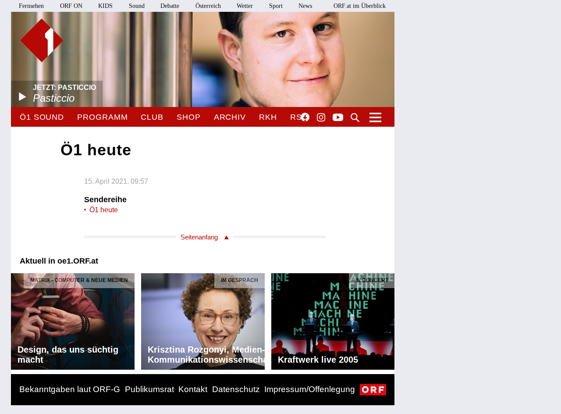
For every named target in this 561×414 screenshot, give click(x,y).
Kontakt (192, 389)
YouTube (338, 118)
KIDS (105, 6)
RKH (268, 117)
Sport (276, 6)
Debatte (169, 6)
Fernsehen (31, 6)
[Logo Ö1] (42, 40)
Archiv (230, 117)
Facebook (305, 117)
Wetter (245, 6)
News (305, 6)
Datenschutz (236, 389)
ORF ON (71, 6)
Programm (102, 117)
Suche (355, 117)
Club (152, 117)
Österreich (208, 6)
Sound (137, 6)
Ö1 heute (103, 210)
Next (387, 319)
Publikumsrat (149, 389)
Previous (18, 319)
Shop (189, 117)
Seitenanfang (199, 237)
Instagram (321, 117)
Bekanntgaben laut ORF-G (69, 389)
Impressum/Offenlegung (309, 389)
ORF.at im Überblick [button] (360, 6)
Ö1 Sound (42, 117)
